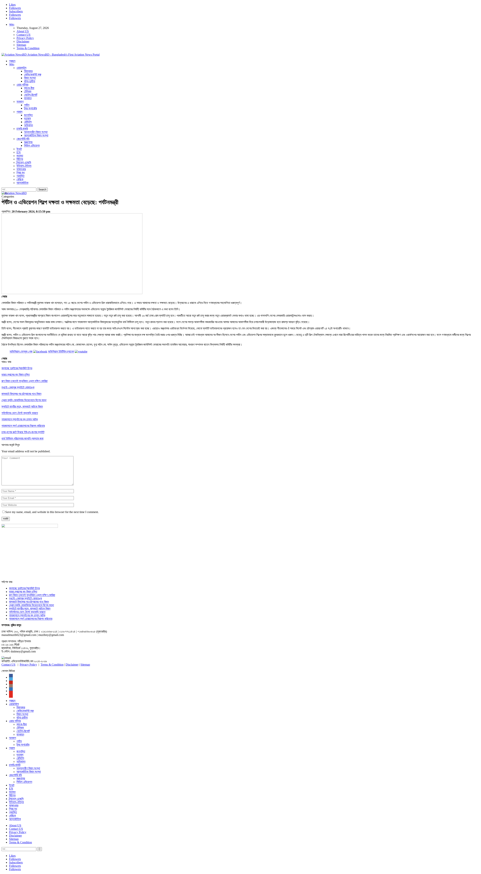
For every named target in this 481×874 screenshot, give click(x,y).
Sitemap (21, 44)
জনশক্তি (28, 115)
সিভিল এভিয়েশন (32, 145)
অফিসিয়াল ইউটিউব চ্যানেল (61, 351)
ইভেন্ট (19, 149)
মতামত (20, 155)
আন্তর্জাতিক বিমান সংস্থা (36, 135)
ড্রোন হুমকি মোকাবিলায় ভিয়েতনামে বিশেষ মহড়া (31, 605)
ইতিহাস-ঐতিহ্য (24, 165)
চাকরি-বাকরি (22, 128)
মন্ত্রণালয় (28, 142)
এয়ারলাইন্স (21, 67)
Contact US (23, 34)
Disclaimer (23, 41)
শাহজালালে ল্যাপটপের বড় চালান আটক (27, 615)
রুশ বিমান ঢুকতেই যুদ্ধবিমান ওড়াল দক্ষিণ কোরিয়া (32, 595)
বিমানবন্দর (28, 71)
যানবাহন (28, 98)
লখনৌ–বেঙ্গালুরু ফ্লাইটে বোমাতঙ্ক (25, 598)
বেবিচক (20, 179)
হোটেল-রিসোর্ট (30, 94)
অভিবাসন (28, 125)
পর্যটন (26, 105)
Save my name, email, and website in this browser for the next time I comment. (52, 512)
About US (23, 31)
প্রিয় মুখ (20, 172)
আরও (11, 24)
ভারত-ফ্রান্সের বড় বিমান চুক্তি (23, 591)
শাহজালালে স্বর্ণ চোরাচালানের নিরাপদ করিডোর (30, 618)
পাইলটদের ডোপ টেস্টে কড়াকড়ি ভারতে (27, 612)
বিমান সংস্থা (30, 77)
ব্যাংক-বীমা (29, 88)
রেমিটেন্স (28, 121)
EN (19, 152)
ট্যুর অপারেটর (30, 108)
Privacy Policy (25, 38)
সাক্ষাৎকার (21, 169)
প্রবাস (19, 111)
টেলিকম (27, 91)
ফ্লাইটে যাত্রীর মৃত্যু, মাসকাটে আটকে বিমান (29, 608)
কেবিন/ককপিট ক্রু (32, 74)
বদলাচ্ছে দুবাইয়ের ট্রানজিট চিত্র (24, 588)
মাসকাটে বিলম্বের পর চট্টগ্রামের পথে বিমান (29, 601)
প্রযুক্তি (20, 176)
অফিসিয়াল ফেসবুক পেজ (21, 351)
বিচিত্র (20, 159)
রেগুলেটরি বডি (23, 138)
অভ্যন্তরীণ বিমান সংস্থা (36, 132)
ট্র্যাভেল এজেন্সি (24, 162)
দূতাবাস (27, 118)
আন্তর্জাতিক (22, 182)
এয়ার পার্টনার (22, 84)
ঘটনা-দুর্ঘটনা (29, 81)
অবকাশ (20, 101)
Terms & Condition (28, 48)
